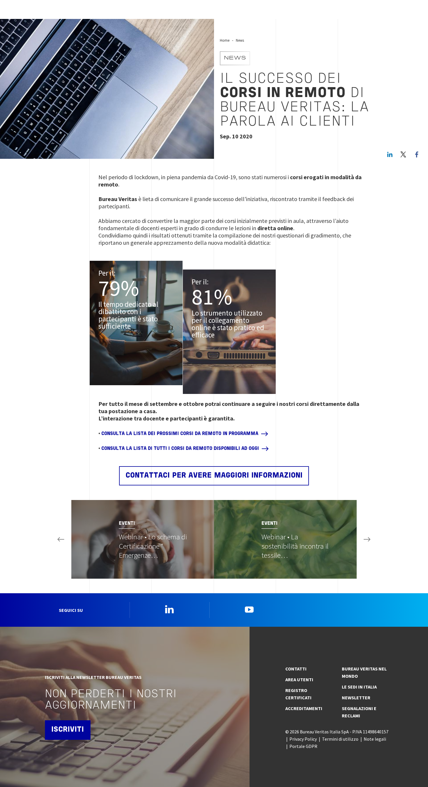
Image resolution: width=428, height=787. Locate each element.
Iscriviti (67, 729)
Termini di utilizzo (340, 739)
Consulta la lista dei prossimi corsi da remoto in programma (179, 434)
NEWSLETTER (356, 697)
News (240, 40)
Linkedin (169, 609)
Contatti (296, 669)
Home (224, 40)
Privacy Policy (303, 739)
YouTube (249, 609)
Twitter (403, 154)
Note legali (375, 739)
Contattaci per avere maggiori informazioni (214, 475)
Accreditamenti (303, 708)
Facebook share (416, 154)
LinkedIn (389, 154)
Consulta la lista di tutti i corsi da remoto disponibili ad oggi (180, 449)
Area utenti (299, 679)
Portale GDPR (303, 746)
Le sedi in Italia (359, 687)
